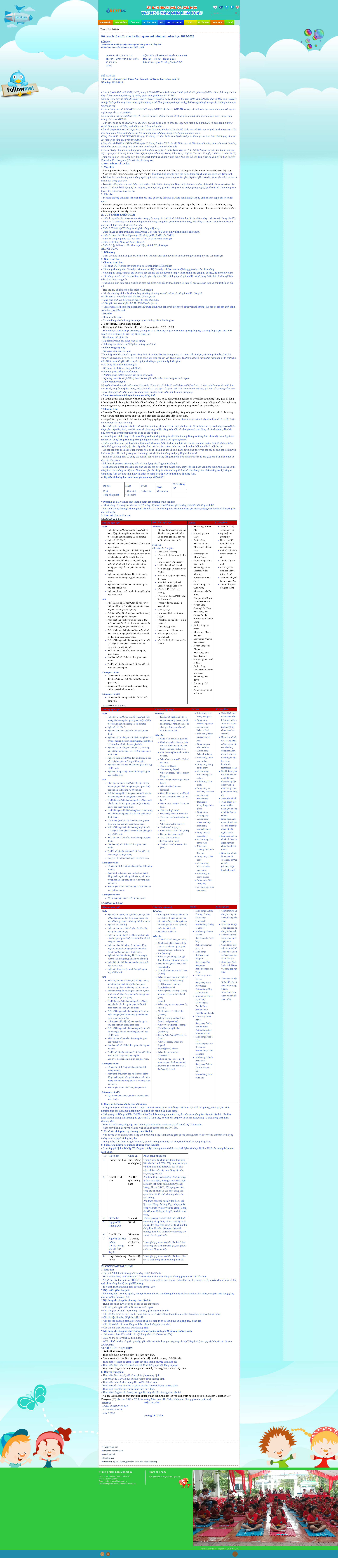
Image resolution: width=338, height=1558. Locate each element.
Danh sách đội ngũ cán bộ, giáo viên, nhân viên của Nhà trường (130, 1461)
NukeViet (213, 1548)
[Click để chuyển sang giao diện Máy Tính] (108, 1554)
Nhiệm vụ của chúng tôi (113, 1450)
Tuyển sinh (203, 22)
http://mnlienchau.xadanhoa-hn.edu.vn (121, 1483)
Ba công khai (149, 22)
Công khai (135, 22)
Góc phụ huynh (174, 22)
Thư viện (217, 22)
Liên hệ (229, 22)
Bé (161, 22)
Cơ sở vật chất (109, 1454)
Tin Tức (190, 22)
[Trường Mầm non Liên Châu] (116, 10)
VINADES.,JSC (233, 1548)
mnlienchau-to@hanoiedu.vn (116, 1481)
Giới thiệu (120, 22)
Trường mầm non (110, 1446)
